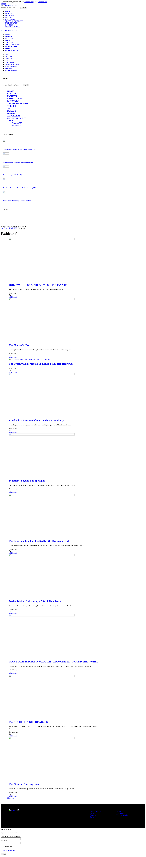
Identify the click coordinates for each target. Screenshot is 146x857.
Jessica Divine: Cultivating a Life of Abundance (17, 200)
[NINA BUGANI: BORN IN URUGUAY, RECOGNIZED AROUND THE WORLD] (42, 616)
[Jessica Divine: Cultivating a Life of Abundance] (6, 192)
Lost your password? (8, 850)
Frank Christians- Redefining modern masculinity (18, 162)
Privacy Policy (29, 2)
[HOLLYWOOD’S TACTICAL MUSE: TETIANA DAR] (6, 141)
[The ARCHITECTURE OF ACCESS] (42, 676)
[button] (3, 4)
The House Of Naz (19, 345)
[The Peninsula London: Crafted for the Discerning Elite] (6, 180)
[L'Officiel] (9, 6)
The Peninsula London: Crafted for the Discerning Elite (19, 188)
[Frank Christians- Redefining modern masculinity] (6, 154)
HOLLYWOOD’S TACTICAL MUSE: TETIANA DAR (19, 149)
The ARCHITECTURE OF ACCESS (29, 722)
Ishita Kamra (13, 372)
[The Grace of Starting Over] (42, 738)
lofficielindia (13, 297)
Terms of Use (42, 2)
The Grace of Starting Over (24, 784)
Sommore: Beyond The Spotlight (13, 175)
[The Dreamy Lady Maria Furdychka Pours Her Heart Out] (29, 359)
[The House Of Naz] (42, 299)
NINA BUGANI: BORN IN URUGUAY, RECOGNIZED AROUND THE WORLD (53, 661)
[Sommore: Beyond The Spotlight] (6, 167)
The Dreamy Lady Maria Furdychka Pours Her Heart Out (41, 363)
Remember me (8, 847)
